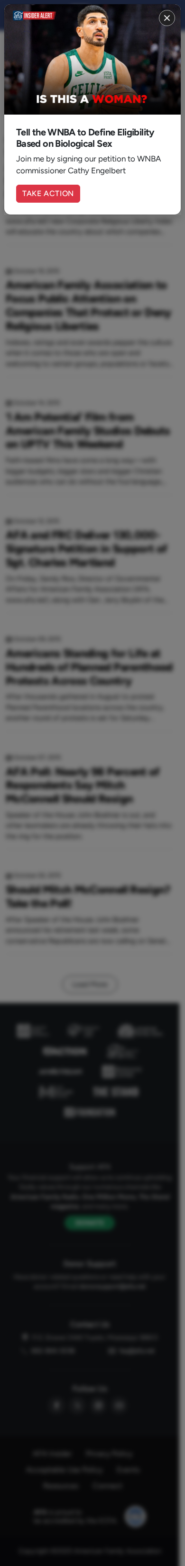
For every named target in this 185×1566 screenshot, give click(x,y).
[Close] (167, 18)
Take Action (48, 193)
